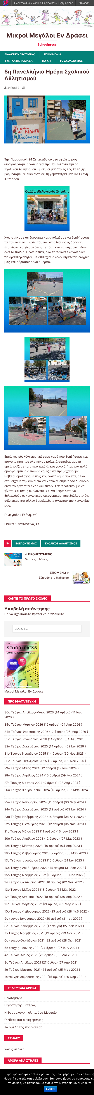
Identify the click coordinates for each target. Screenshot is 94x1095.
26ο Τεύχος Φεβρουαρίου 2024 (27, 790)
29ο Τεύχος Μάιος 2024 (22, 768)
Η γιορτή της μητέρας (20, 1005)
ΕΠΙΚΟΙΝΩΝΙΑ (52, 54)
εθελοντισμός (26, 543)
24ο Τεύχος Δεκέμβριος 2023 (26, 809)
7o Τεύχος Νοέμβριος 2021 (24, 933)
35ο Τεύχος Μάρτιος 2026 (23, 724)
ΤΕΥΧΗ (46, 60)
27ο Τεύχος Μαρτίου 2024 (23, 783)
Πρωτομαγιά (13, 998)
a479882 (13, 87)
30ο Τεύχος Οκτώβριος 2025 (25, 761)
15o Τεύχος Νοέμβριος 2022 (25, 875)
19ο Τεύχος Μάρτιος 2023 (23, 846)
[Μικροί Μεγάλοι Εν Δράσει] (47, 25)
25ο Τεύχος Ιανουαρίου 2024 (25, 802)
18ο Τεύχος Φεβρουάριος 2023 (27, 853)
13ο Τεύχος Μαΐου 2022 (21, 889)
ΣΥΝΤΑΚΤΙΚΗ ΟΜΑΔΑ (19, 60)
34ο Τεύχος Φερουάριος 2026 (26, 731)
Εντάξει (50, 1088)
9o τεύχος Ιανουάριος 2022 (24, 918)
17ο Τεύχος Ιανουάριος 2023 (25, 860)
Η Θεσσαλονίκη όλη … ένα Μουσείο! (30, 1012)
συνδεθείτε (55, 614)
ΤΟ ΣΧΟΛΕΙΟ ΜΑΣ (71, 60)
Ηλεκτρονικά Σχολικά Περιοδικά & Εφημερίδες (43, 3)
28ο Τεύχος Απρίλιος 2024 (23, 775)
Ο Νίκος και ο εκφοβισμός (23, 1020)
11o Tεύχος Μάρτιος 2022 (23, 904)
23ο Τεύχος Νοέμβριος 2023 (25, 817)
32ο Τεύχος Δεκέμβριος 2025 (26, 746)
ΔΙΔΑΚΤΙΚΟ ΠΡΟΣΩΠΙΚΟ (19, 54)
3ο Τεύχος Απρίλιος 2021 (22, 962)
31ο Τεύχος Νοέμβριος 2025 (25, 753)
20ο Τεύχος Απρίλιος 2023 (23, 838)
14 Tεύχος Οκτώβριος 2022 (24, 882)
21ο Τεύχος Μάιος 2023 (21, 831)
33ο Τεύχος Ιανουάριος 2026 (25, 739)
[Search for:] (47, 629)
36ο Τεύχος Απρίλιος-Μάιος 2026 (29, 712)
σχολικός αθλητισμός (61, 543)
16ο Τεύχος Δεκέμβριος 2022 (25, 868)
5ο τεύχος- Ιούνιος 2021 (22, 948)
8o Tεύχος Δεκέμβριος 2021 (25, 926)
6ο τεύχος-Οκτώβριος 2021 (24, 940)
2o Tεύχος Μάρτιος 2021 (22, 969)
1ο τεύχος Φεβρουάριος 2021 (25, 977)
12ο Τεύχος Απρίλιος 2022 (23, 897)
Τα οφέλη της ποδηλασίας (23, 1027)
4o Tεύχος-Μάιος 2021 (21, 955)
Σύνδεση (83, 3)
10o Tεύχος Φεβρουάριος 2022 (26, 911)
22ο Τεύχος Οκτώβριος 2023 (25, 824)
